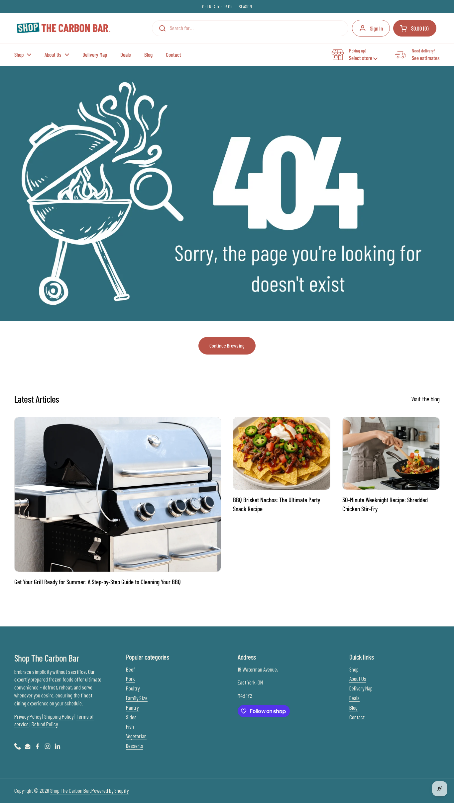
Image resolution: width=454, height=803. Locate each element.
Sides (131, 717)
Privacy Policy (27, 716)
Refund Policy (45, 724)
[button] (414, 28)
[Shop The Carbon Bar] (63, 28)
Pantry (132, 707)
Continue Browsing (227, 345)
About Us (357, 678)
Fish (130, 726)
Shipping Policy (58, 716)
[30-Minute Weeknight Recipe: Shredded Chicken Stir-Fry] (391, 453)
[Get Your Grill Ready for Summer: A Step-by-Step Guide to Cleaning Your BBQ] (117, 494)
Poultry (133, 688)
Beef (130, 669)
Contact (357, 717)
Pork (130, 678)
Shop (354, 669)
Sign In (376, 28)
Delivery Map (361, 688)
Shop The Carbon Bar (70, 790)
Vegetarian (136, 736)
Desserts (134, 745)
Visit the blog (425, 399)
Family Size (137, 697)
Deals (354, 697)
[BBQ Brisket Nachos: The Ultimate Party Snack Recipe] (281, 453)
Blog (353, 707)
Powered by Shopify (110, 790)
